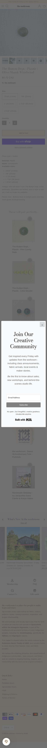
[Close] (42, 324)
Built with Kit (23, 419)
